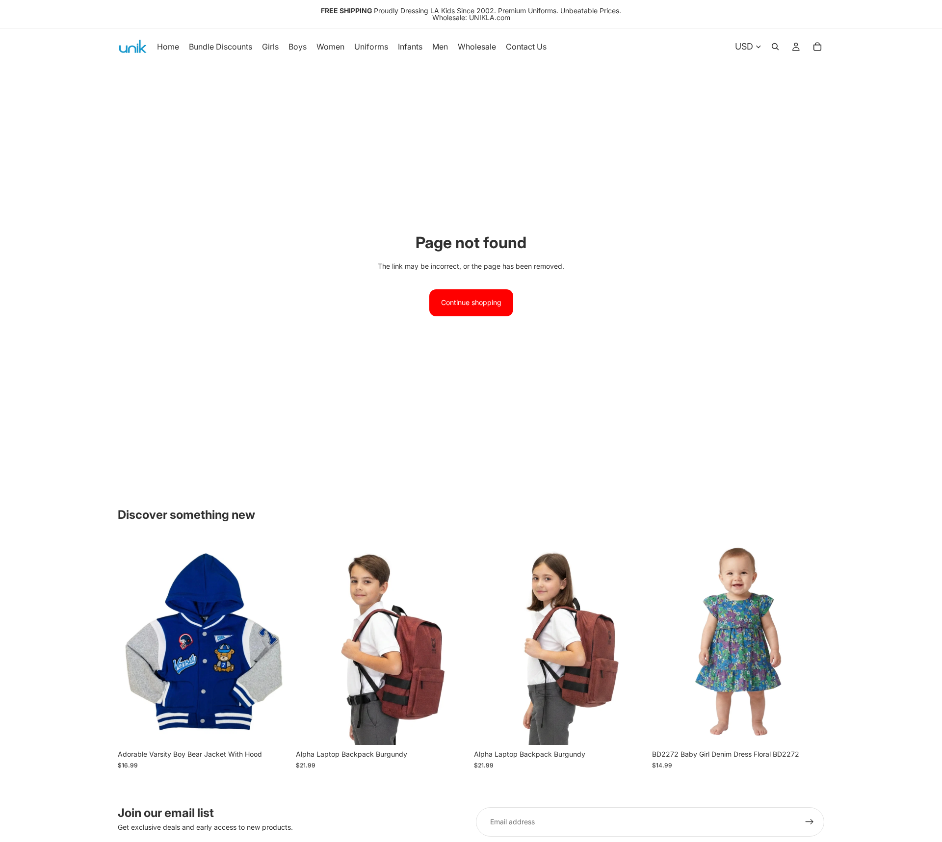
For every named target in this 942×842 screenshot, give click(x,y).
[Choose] (275, 730)
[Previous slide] (310, 642)
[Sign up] (809, 822)
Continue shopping (471, 302)
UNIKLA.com (489, 17)
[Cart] (817, 46)
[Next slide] (453, 642)
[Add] (453, 730)
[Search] (775, 46)
